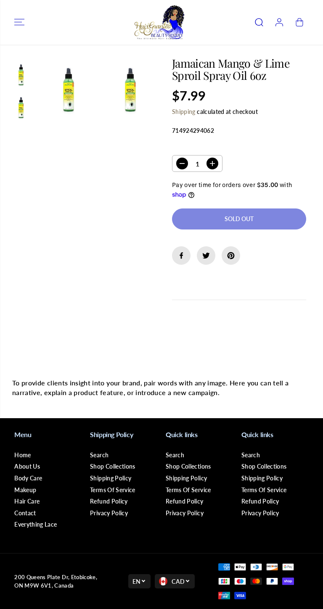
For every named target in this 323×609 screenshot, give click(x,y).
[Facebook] (181, 255)
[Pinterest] (231, 255)
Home (22, 455)
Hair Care (27, 501)
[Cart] (299, 22)
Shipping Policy (110, 478)
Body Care (28, 478)
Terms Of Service (112, 489)
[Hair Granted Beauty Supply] (159, 22)
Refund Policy (109, 501)
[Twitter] (206, 255)
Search (99, 455)
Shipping (184, 111)
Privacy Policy (109, 513)
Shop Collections (112, 466)
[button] (19, 22)
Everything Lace (35, 524)
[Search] (259, 22)
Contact (25, 513)
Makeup (25, 489)
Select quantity (198, 147)
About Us (27, 466)
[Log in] (279, 22)
